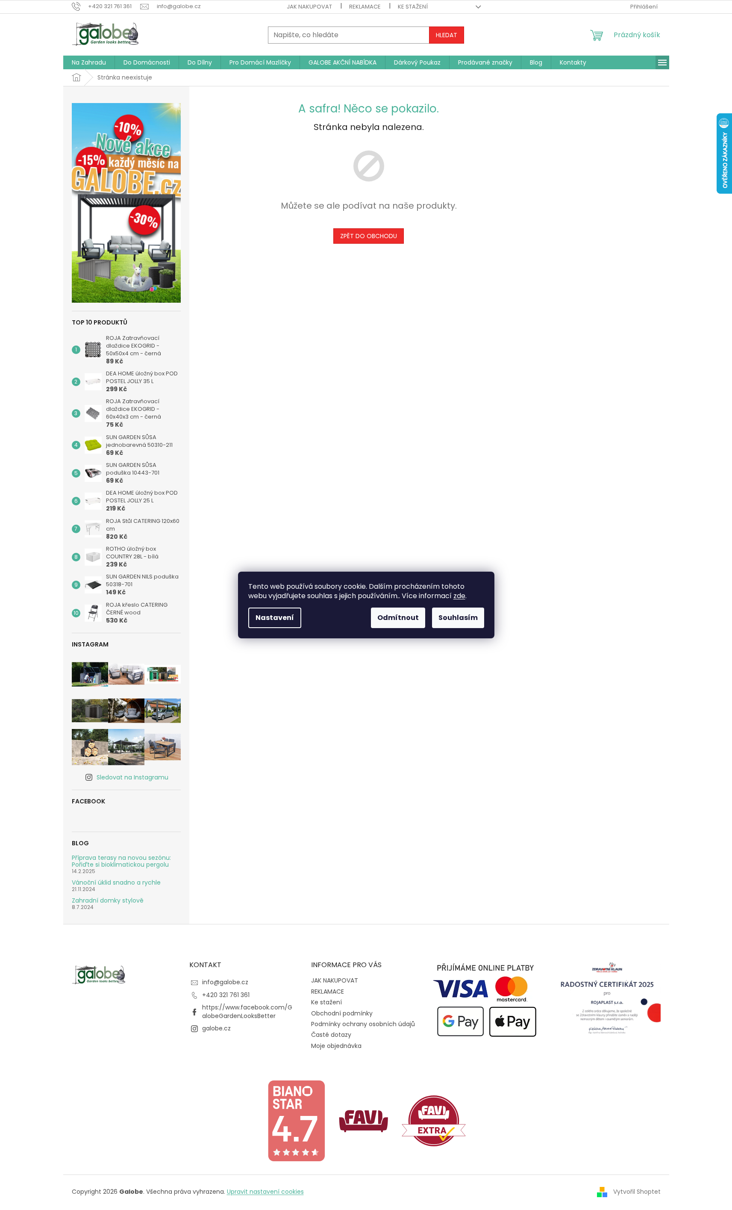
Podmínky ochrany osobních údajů (363, 1024)
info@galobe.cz (225, 982)
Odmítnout (398, 618)
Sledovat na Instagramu (132, 777)
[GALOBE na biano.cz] (296, 1120)
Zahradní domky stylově (108, 900)
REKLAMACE (365, 7)
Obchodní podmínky (342, 1013)
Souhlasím (458, 618)
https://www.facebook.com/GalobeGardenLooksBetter (247, 1011)
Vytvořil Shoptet (637, 1191)
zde (459, 596)
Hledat (446, 35)
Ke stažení (413, 7)
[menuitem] (89, 62)
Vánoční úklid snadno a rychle (116, 882)
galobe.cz (216, 1028)
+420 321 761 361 (226, 995)
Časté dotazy (331, 1034)
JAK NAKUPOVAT (309, 7)
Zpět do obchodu (368, 236)
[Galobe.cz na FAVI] (363, 1120)
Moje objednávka (336, 1046)
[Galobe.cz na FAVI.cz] (434, 1120)
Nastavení (275, 618)
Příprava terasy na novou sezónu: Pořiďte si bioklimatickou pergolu (121, 861)
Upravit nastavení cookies (265, 1191)
